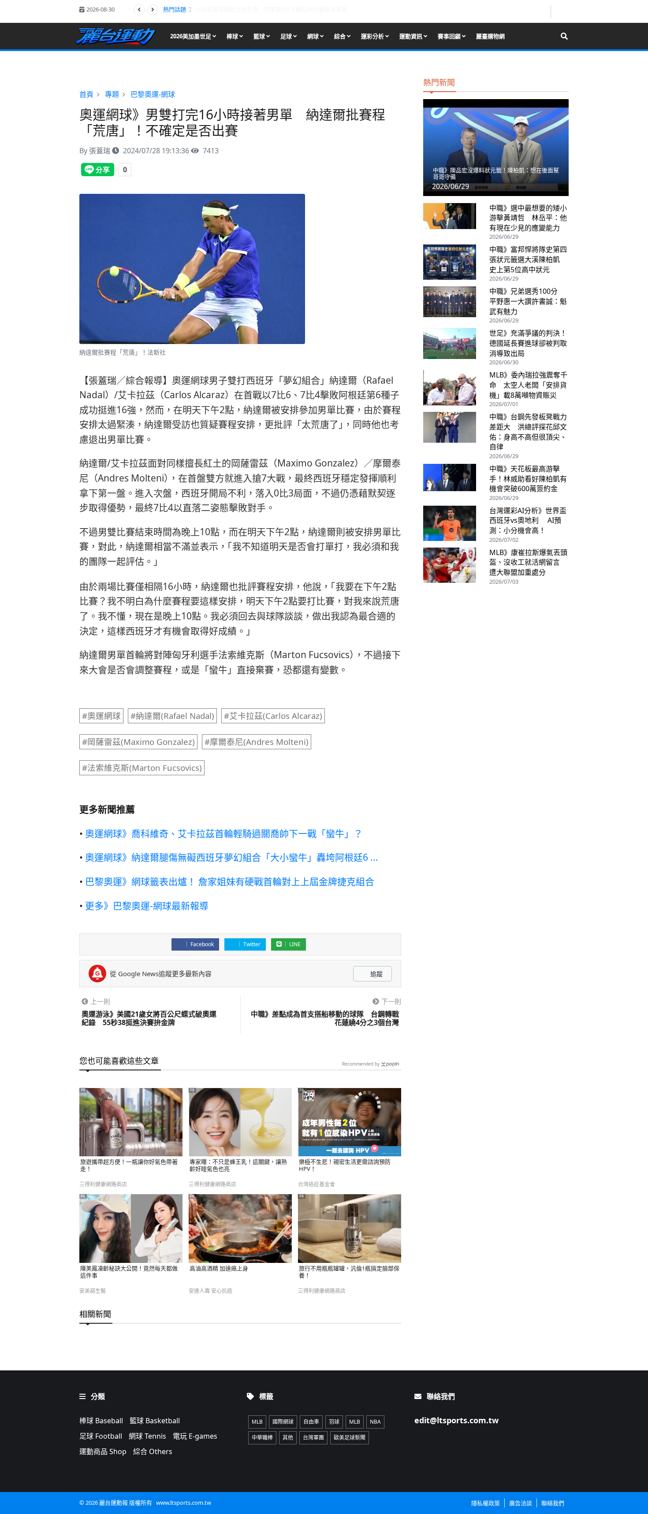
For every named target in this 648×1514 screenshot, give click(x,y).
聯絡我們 (552, 1503)
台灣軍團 (313, 1437)
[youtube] (560, 11)
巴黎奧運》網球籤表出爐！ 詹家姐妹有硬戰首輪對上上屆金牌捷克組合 (229, 881)
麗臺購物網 (490, 36)
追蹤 (376, 974)
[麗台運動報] (119, 35)
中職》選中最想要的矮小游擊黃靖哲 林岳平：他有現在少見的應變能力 (528, 218)
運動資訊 (411, 36)
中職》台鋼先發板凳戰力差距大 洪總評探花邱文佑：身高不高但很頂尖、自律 (528, 432)
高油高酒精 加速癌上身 (219, 1268)
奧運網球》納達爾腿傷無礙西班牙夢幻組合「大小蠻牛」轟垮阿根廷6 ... (231, 857)
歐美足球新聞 (349, 1437)
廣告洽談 (520, 1503)
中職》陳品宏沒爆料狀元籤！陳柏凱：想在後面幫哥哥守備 (496, 173)
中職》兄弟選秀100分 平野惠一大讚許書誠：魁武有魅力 (528, 301)
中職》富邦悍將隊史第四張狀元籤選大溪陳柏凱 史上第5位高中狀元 (528, 259)
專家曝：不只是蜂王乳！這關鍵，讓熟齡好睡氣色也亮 (238, 1165)
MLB (257, 1421)
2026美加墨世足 (191, 36)
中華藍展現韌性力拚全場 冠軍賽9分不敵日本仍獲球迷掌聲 (271, 9)
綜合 (340, 36)
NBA (375, 1421)
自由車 (311, 1421)
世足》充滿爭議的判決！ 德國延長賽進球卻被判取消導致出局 (531, 343)
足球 (286, 36)
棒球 (233, 36)
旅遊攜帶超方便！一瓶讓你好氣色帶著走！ (129, 1165)
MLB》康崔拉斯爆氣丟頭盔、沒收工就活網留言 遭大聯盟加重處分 (528, 562)
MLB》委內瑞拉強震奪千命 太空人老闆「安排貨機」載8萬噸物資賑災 (528, 385)
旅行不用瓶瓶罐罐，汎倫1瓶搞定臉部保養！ (349, 1272)
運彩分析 (373, 36)
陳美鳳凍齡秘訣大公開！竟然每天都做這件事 (129, 1272)
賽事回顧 (450, 36)
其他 (288, 1437)
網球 (313, 36)
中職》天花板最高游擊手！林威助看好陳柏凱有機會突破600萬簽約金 (528, 478)
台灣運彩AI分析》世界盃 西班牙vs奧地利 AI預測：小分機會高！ (527, 520)
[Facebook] (543, 12)
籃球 (259, 36)
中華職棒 (262, 1437)
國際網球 (283, 1421)
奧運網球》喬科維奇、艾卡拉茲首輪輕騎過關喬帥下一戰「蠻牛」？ (224, 833)
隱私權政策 (485, 1503)
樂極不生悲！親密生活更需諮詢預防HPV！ (345, 1165)
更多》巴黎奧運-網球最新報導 (147, 906)
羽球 (334, 1421)
